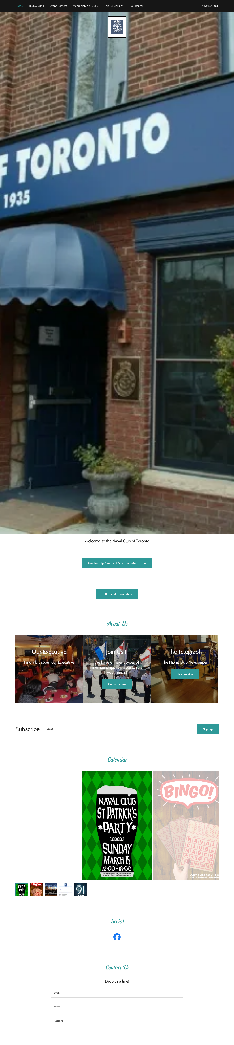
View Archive (185, 674)
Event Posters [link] (58, 5)
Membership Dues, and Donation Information (117, 563)
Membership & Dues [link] (85, 5)
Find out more (117, 684)
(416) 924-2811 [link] (210, 5)
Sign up (208, 729)
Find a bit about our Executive (49, 662)
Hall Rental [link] (136, 5)
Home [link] (19, 5)
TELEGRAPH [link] (36, 5)
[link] (117, 26)
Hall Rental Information (117, 594)
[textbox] (118, 729)
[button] (114, 6)
